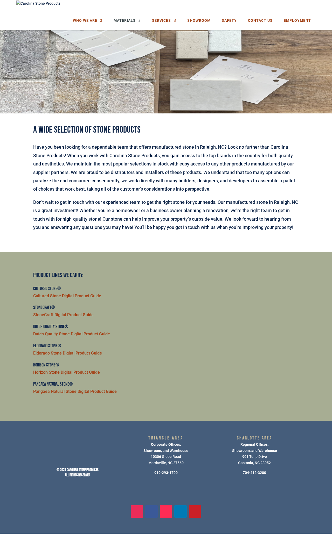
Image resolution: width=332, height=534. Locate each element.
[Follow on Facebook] (151, 511)
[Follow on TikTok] (166, 511)
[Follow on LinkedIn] (180, 511)
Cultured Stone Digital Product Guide (67, 296)
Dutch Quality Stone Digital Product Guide (71, 334)
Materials (125, 21)
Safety (229, 21)
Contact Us (260, 21)
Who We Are (85, 21)
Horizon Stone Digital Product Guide (66, 372)
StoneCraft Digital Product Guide (63, 315)
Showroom (199, 21)
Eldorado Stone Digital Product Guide (67, 353)
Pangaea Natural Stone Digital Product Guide (75, 391)
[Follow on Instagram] (137, 511)
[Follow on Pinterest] (195, 511)
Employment (297, 21)
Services (161, 21)
